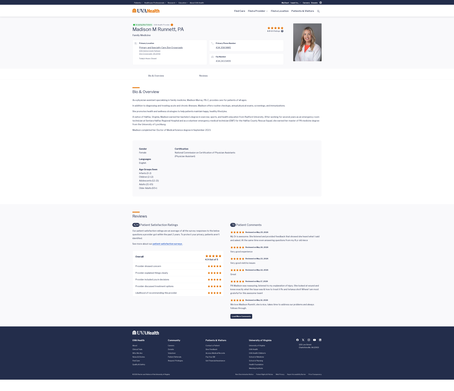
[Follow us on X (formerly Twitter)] (303, 339)
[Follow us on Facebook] (297, 339)
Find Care (239, 11)
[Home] (145, 11)
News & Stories (138, 357)
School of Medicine (256, 357)
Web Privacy (280, 374)
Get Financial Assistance (215, 361)
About (134, 346)
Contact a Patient (213, 346)
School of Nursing (256, 361)
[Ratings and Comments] (282, 31)
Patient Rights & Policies (264, 374)
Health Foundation (256, 364)
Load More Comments (241, 316)
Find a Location (280, 11)
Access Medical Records (215, 353)
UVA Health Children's (257, 353)
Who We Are (137, 353)
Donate (314, 3)
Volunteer (172, 353)
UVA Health (253, 349)
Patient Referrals (174, 357)
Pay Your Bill (210, 357)
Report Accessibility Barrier (296, 374)
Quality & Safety (138, 364)
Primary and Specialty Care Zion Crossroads (161, 47)
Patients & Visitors (302, 11)
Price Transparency (315, 374)
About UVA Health (197, 3)
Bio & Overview (156, 76)
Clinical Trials (137, 349)
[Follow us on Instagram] (308, 339)
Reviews (203, 76)
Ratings (275, 31)
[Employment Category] (172, 25)
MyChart (285, 3)
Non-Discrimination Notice (244, 374)
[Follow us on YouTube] (314, 339)
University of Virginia (257, 346)
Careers (306, 3)
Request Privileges (175, 361)
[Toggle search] (318, 11)
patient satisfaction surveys (168, 244)
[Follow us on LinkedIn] (320, 339)
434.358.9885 (223, 47)
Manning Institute (256, 368)
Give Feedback (211, 349)
